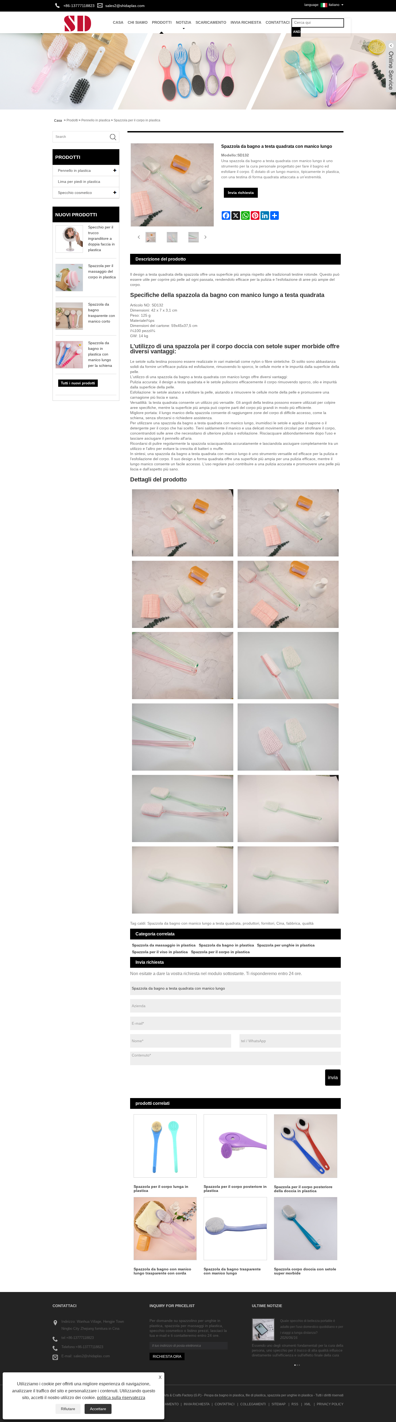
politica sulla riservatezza (121, 1397)
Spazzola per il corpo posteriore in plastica (235, 1188)
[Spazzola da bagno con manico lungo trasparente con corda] (165, 1229)
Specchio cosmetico (75, 192)
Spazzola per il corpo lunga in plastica (161, 1188)
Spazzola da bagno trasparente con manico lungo (232, 1271)
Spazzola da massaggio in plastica (164, 945)
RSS (294, 1404)
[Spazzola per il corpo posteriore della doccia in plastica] (305, 1146)
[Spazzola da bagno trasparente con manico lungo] (235, 1229)
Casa (118, 22)
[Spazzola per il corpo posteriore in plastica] (235, 1146)
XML (307, 1404)
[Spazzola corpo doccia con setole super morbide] (305, 1229)
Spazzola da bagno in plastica (226, 945)
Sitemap (279, 1404)
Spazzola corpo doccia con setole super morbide (305, 1271)
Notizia (183, 22)
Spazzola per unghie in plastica (286, 945)
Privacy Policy (330, 1404)
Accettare (98, 1409)
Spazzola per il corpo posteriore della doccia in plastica (303, 1189)
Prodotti (162, 22)
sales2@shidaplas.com (125, 6)
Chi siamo (138, 22)
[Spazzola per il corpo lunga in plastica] (165, 1146)
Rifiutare (68, 1409)
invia (333, 1077)
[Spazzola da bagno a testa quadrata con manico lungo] (151, 237)
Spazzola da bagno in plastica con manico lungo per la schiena (100, 354)
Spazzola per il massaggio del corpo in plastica (102, 271)
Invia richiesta (246, 22)
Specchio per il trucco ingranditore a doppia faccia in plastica (101, 238)
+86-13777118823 (80, 1338)
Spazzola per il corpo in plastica (137, 120)
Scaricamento (211, 22)
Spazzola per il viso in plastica (160, 952)
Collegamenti (253, 1404)
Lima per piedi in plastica (79, 181)
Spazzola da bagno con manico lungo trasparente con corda (162, 1271)
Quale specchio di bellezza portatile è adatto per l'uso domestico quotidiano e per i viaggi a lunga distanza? (311, 1326)
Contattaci (278, 22)
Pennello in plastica (95, 120)
